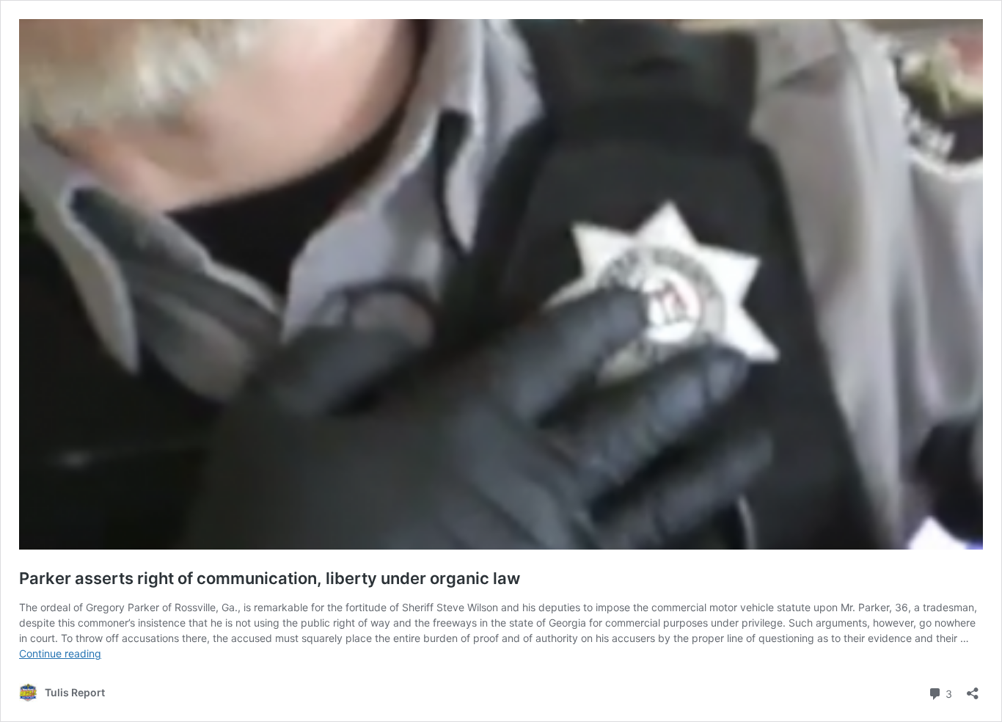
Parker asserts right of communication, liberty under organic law (269, 578)
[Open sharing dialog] (972, 688)
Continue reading (60, 653)
